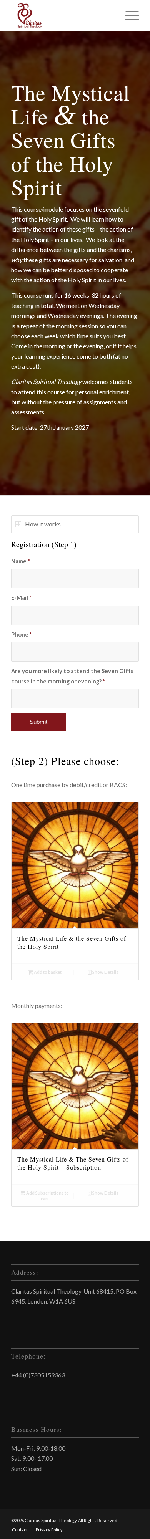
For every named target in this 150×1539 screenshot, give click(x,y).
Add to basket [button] (47, 972)
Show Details (105, 972)
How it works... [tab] (44, 524)
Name (20, 561)
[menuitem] (20, 1530)
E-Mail (21, 597)
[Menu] (128, 15)
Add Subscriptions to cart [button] (47, 1195)
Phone (21, 634)
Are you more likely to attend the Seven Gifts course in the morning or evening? (72, 675)
